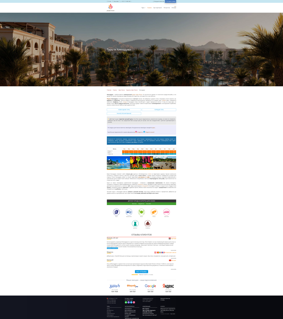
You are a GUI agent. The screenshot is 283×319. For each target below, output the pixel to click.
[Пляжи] (154, 211)
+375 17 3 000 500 (111, 300)
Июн (147, 149)
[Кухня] (141, 211)
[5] (137, 274)
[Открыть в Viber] (128, 302)
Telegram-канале (149, 132)
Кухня (141, 216)
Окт (165, 149)
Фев (129, 149)
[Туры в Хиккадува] (118, 162)
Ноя (169, 149)
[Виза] (116, 211)
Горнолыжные (111, 313)
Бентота (134, 203)
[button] (143, 7)
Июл (151, 149)
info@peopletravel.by (148, 298)
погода (125, 102)
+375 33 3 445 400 (111, 303)
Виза (116, 216)
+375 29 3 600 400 (111, 301)
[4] (136, 274)
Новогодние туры (124, 109)
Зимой (164, 100)
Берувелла (141, 203)
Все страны (146, 308)
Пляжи (109, 99)
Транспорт (166, 216)
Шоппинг (135, 228)
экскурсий (145, 186)
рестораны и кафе (144, 177)
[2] (133, 274)
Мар (133, 149)
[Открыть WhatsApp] (126, 302)
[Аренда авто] (129, 211)
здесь (153, 127)
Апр (138, 149)
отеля (149, 174)
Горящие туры (159, 109)
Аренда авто (129, 216)
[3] (134, 274)
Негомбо (148, 203)
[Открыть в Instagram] (134, 302)
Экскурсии (148, 228)
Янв (124, 149)
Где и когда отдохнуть (149, 310)
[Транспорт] (166, 211)
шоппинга (140, 184)
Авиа (108, 308)
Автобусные (110, 310)
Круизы (109, 312)
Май (142, 149)
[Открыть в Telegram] (131, 302)
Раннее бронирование (124, 113)
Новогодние (110, 315)
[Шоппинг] (135, 223)
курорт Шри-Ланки (137, 94)
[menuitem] (109, 1)
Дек (174, 149)
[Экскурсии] (147, 223)
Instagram (139, 132)
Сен (160, 149)
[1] (132, 274)
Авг (156, 149)
